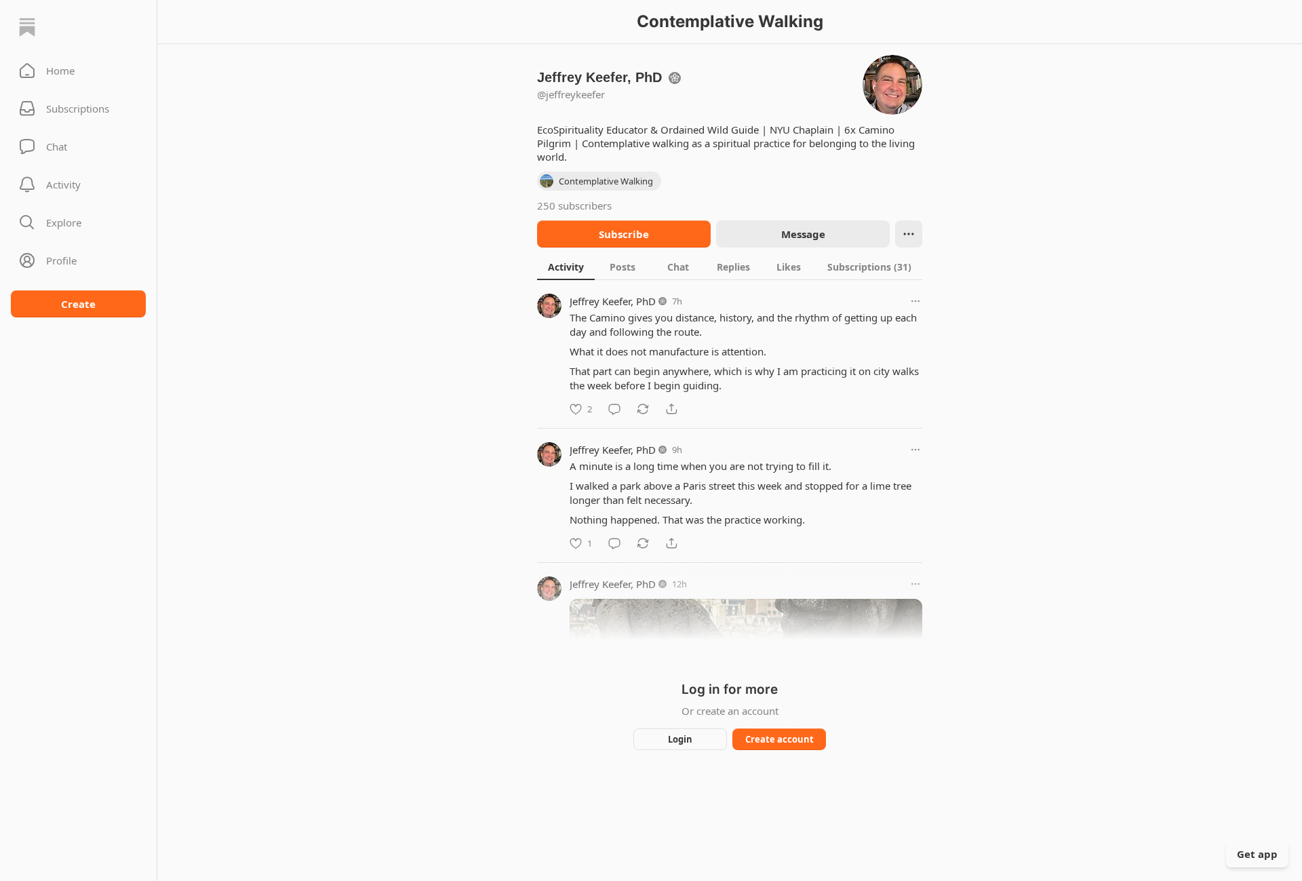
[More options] (915, 301)
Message (803, 234)
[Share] (671, 409)
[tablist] (729, 266)
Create (78, 304)
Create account (779, 739)
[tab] (566, 266)
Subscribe (624, 234)
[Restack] (642, 409)
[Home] (27, 27)
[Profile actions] (908, 234)
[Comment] (614, 409)
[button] (78, 70)
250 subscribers (574, 205)
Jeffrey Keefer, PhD (613, 301)
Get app (1257, 854)
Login (680, 739)
